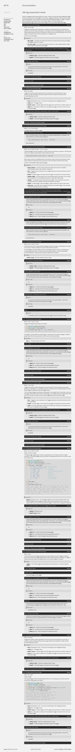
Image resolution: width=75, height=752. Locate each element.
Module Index (7, 22)
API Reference (7, 19)
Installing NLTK (7, 32)
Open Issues (6, 27)
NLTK (6, 5)
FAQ (5, 25)
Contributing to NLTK (8, 39)
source (5, 749)
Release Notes (7, 38)
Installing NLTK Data (8, 34)
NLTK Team (6, 41)
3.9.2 (9, 749)
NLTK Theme (68, 749)
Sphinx (61, 749)
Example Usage (7, 21)
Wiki (5, 24)
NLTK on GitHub (7, 28)
